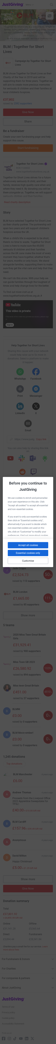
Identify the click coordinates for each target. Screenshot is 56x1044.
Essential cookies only (28, 553)
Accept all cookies (28, 545)
